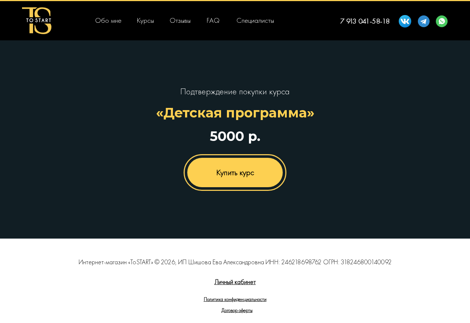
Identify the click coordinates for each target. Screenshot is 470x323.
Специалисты (255, 20)
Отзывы (180, 20)
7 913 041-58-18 (365, 21)
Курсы (145, 20)
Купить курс (235, 172)
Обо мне (108, 20)
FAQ (213, 20)
